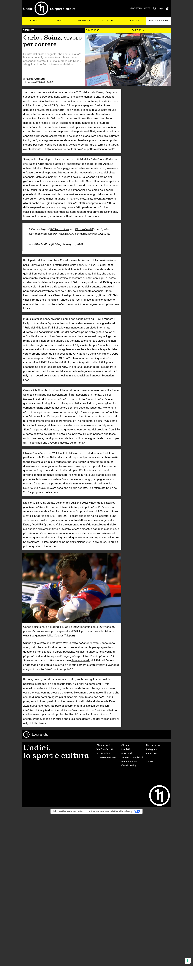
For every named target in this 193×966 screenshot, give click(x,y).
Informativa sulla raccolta (67, 811)
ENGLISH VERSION (158, 20)
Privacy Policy (129, 761)
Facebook (151, 753)
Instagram (151, 749)
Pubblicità (126, 753)
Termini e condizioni (132, 757)
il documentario (80, 660)
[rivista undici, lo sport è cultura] (49, 8)
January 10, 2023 (72, 244)
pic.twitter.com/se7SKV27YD (92, 233)
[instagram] (161, 8)
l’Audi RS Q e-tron (43, 524)
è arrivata (78, 168)
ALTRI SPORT (109, 20)
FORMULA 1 (84, 20)
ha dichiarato (31, 541)
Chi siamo (126, 745)
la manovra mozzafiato (79, 198)
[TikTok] (167, 8)
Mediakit (126, 749)
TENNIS (59, 20)
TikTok (149, 761)
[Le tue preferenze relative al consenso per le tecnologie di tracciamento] (188, 961)
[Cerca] (154, 8)
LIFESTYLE (133, 20)
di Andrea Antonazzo (34, 78)
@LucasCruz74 (84, 229)
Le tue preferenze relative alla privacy (109, 811)
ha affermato (97, 487)
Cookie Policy (128, 765)
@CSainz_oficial (59, 229)
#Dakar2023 (67, 233)
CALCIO (34, 20)
